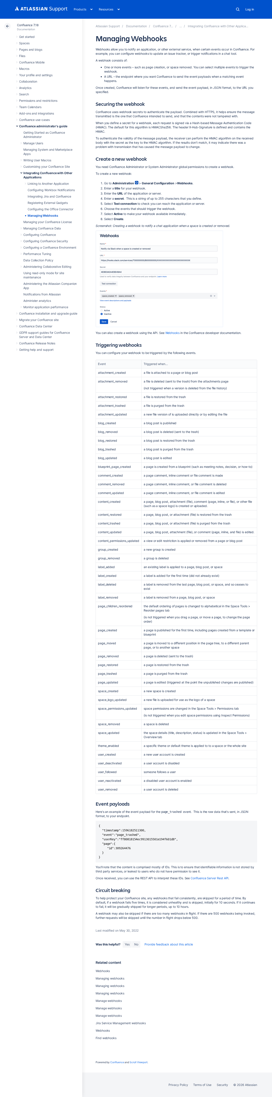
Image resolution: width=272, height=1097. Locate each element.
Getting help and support (36, 349)
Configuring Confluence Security (45, 241)
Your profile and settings (35, 75)
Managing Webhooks (43, 215)
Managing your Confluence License (47, 222)
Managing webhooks (110, 978)
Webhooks (172, 333)
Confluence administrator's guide (43, 126)
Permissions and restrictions (38, 100)
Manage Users (33, 143)
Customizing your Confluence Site (46, 166)
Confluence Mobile (32, 62)
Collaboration (28, 81)
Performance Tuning (37, 254)
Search (237, 9)
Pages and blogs (30, 49)
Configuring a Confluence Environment (49, 247)
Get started (27, 37)
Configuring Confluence (39, 234)
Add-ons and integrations (36, 113)
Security (222, 1085)
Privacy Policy (178, 1085)
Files (22, 56)
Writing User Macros (37, 160)
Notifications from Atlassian (42, 294)
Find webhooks (106, 1038)
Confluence (117, 1062)
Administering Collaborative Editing (47, 266)
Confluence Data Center (35, 326)
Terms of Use (202, 1085)
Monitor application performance (45, 307)
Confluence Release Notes (37, 343)
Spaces (24, 43)
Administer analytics (37, 300)
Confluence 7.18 (28, 25)
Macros (24, 68)
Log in (249, 9)
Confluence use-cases (34, 120)
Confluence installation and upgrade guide (48, 313)
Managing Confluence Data (42, 228)
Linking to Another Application (48, 183)
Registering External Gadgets (48, 203)
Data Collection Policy (38, 260)
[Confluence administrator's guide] (180, 26)
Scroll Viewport (138, 1062)
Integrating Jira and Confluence (49, 196)
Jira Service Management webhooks (121, 1023)
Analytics (25, 88)
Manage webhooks (109, 1000)
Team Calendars (30, 107)
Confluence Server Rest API (209, 878)
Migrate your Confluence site (39, 320)
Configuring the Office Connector (50, 209)
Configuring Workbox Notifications (51, 190)
